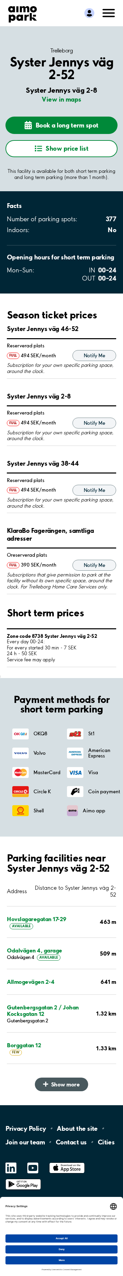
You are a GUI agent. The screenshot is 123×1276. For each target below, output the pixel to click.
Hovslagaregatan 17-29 (37, 918)
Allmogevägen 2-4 (30, 981)
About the (77, 1128)
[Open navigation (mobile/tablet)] (108, 12)
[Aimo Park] (22, 12)
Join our (25, 1142)
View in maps (61, 99)
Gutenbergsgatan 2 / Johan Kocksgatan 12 (43, 1010)
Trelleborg (61, 50)
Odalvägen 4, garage (34, 950)
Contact (71, 1142)
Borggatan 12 (24, 1045)
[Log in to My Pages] (89, 13)
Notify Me (94, 355)
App (67, 1162)
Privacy (25, 1128)
